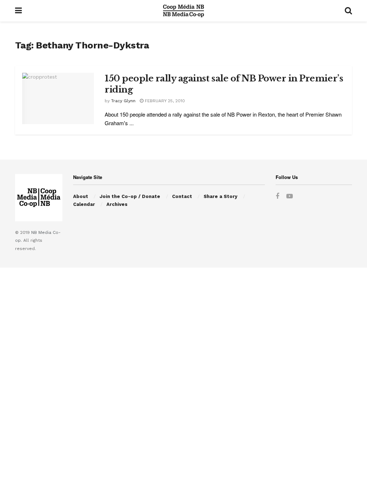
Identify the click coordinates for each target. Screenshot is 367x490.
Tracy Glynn (123, 100)
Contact (182, 196)
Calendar (84, 204)
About (80, 196)
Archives (117, 204)
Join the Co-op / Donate (130, 196)
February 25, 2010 (164, 100)
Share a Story (220, 196)
